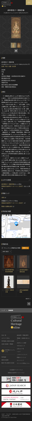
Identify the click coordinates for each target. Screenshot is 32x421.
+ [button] (4, 217)
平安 (6, 66)
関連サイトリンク (21, 357)
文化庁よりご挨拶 (21, 343)
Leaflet (17, 237)
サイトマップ (20, 360)
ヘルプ (18, 351)
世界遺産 (4, 357)
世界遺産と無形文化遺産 (8, 341)
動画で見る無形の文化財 (8, 363)
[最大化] (4, 223)
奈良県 (14, 66)
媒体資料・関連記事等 (22, 335)
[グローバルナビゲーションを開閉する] (29, 2)
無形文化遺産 (5, 360)
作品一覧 (4, 335)
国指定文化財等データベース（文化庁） (13, 186)
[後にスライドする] (28, 298)
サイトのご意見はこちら (23, 363)
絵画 (3, 66)
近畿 (10, 66)
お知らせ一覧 (20, 348)
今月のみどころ (21, 345)
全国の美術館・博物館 (7, 344)
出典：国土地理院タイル (24, 237)
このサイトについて (22, 354)
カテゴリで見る (6, 338)
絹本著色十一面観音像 (8, 184)
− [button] (4, 219)
